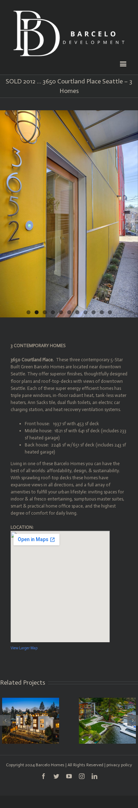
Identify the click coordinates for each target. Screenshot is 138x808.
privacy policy (119, 764)
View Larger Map (24, 648)
